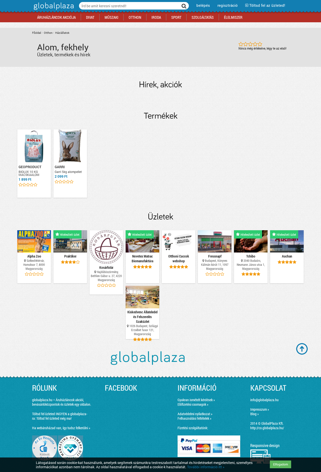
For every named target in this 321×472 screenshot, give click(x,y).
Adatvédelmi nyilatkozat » (195, 413)
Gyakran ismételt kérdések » (196, 399)
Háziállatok (62, 33)
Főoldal (36, 33)
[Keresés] (184, 6)
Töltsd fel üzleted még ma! (53, 418)
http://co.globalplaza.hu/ (267, 427)
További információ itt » (205, 466)
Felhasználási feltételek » (194, 418)
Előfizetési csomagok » (193, 404)
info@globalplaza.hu (264, 399)
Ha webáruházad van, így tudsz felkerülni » (61, 427)
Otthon (48, 33)
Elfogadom (280, 464)
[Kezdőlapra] (53, 10)
